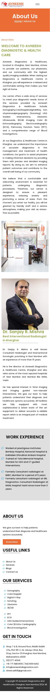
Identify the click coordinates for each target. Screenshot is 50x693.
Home (18, 21)
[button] (5, 246)
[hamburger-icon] (37, 4)
